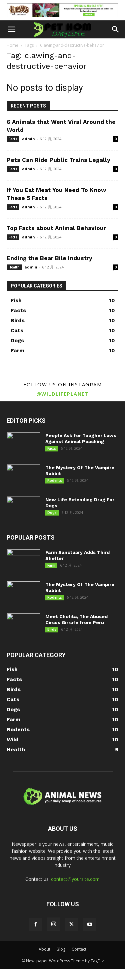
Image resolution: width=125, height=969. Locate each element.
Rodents (54, 480)
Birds (51, 629)
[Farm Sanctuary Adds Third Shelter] (23, 561)
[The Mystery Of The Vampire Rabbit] (23, 476)
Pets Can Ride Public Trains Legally (58, 160)
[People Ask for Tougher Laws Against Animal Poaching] (23, 444)
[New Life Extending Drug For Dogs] (23, 508)
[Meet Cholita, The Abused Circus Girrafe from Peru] (23, 625)
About (44, 949)
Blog (61, 949)
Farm (51, 565)
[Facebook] (35, 924)
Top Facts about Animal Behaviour (56, 228)
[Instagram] (53, 924)
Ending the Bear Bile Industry (49, 258)
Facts (13, 139)
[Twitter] (71, 924)
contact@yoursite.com (75, 879)
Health (14, 267)
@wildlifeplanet (62, 393)
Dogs (52, 512)
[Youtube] (89, 924)
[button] (11, 29)
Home (12, 45)
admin (28, 138)
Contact (79, 949)
